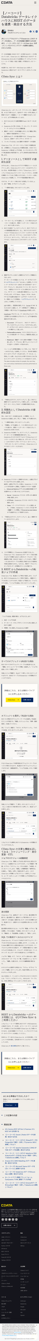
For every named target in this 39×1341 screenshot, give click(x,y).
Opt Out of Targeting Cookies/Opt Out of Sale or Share (19, 1338)
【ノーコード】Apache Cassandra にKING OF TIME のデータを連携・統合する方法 (21, 1149)
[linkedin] (2, 1219)
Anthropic (23, 1301)
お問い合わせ (27, 700)
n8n (21, 1312)
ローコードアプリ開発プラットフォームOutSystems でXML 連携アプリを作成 (18, 1178)
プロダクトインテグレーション (9, 1273)
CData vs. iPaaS (5, 1283)
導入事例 (13, 1046)
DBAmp (22, 1246)
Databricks (23, 1304)
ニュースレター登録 (6, 1312)
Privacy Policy (17, 1332)
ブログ (3, 1307)
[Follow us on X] (34, 31)
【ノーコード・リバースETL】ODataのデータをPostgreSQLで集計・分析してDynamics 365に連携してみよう (21, 1142)
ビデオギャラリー (6, 1318)
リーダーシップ (24, 1282)
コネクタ (3, 1270)
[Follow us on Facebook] (31, 31)
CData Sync (23, 1237)
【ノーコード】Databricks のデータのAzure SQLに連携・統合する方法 (20, 1173)
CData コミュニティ (6, 1301)
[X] (6, 1219)
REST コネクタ (5, 1251)
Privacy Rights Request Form (9, 1335)
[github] (13, 1219)
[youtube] (9, 1219)
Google (22, 1307)
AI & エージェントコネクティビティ (10, 1277)
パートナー (4, 1280)
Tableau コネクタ (6, 1260)
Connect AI (23, 1240)
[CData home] (8, 2)
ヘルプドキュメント (11, 282)
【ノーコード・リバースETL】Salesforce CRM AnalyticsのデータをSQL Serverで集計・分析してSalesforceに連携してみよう (21, 1155)
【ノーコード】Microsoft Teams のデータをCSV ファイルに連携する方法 (20, 1167)
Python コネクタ (5, 1246)
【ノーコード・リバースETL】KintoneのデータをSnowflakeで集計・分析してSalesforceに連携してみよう (21, 1185)
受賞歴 (22, 1279)
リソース (3, 1309)
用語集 (3, 1315)
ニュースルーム (24, 1276)
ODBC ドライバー (6, 1237)
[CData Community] (16, 1219)
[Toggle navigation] (35, 2)
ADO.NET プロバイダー (7, 1243)
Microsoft (23, 1309)
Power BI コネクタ (6, 1257)
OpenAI (22, 1315)
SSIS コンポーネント (25, 1243)
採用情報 (22, 1288)
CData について (24, 1270)
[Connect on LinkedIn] (37, 31)
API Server (4, 1248)
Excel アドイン (5, 1254)
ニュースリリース (24, 1273)
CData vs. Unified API (7, 1286)
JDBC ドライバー (5, 1240)
